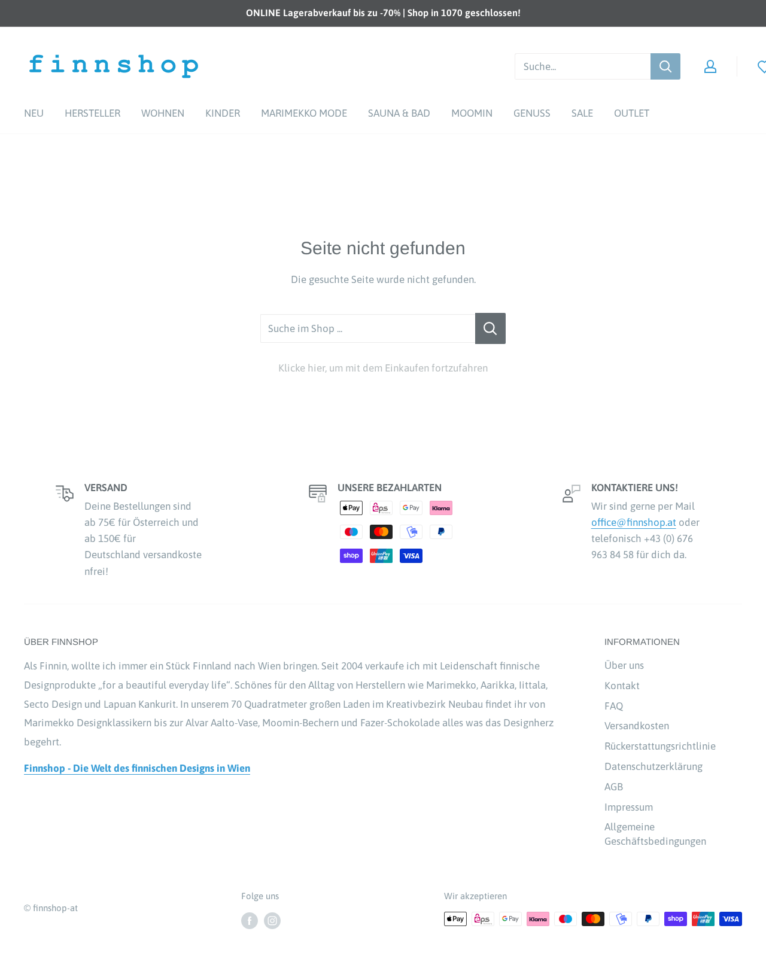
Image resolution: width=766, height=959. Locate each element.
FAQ (613, 706)
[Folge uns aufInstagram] (272, 920)
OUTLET (631, 113)
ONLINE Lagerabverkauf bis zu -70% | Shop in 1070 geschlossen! (383, 12)
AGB (613, 787)
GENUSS (532, 113)
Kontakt (622, 686)
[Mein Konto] (710, 66)
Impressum (628, 807)
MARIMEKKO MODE (304, 113)
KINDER (222, 113)
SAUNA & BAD (399, 113)
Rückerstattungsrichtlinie (660, 746)
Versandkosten (636, 726)
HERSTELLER (92, 113)
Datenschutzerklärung (653, 766)
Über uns (624, 665)
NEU (34, 113)
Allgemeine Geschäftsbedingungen (655, 834)
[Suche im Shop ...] (490, 328)
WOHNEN (162, 113)
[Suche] (665, 66)
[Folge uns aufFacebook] (249, 920)
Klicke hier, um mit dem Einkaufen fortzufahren (383, 368)
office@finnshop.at (633, 522)
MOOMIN (472, 113)
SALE (582, 113)
